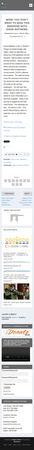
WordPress (17, 441)
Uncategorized (14, 36)
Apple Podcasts (18, 165)
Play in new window (18, 159)
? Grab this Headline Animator (15, 136)
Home (5, 445)
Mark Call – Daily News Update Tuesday (17, 302)
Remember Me (9, 384)
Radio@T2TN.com (8, 417)
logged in (15, 317)
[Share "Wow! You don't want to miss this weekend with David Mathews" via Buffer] (28, 181)
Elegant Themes (17, 439)
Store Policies (26, 445)
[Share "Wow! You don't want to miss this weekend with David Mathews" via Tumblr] (17, 181)
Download (7, 162)
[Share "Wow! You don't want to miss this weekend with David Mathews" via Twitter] (9, 181)
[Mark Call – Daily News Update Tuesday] (17, 291)
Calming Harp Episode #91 (12, 266)
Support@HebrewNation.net (11, 424)
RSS (27, 165)
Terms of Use (17, 445)
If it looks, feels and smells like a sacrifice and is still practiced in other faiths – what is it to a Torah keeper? (16, 276)
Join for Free (7, 391)
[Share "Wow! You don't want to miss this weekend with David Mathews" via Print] (21, 184)
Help (10, 445)
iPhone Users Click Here (13, 122)
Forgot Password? (8, 394)
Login (7, 388)
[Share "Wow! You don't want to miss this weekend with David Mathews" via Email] (17, 184)
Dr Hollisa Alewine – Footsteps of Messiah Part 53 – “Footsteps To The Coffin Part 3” (16, 254)
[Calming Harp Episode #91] (17, 262)
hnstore (15, 33)
